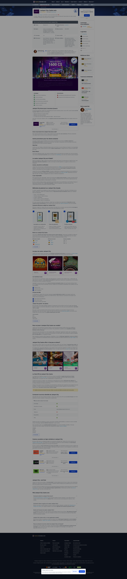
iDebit (52, 244)
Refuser (75, 571)
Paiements (79, 4)
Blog (83, 560)
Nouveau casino (43, 544)
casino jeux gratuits (65, 311)
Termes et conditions (77, 556)
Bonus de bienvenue (56, 4)
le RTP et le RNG (64, 172)
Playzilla (65, 554)
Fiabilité (73, 4)
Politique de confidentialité (52, 560)
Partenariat (60, 560)
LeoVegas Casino (67, 542)
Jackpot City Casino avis (45, 4)
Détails (86, 18)
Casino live (42, 546)
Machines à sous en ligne (57, 550)
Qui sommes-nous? (76, 542)
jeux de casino (44, 377)
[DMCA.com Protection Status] (79, 567)
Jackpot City (66, 546)
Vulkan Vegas (66, 544)
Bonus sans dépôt (56, 542)
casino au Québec (63, 426)
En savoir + (36, 246)
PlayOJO (66, 548)
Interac (36, 240)
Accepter (82, 571)
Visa (36, 242)
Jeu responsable (76, 546)
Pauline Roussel (88, 109)
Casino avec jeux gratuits (45, 550)
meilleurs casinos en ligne (37, 442)
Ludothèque (86, 4)
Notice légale (69, 560)
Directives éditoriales (77, 548)
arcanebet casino (67, 556)
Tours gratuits (55, 544)
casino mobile (72, 337)
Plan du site (90, 560)
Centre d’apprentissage (77, 560)
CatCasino (66, 552)
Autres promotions (65, 4)
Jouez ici (73, 124)
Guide (86, 560)
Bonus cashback (56, 548)
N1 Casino (66, 550)
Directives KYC (76, 552)
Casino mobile (43, 552)
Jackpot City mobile (46, 520)
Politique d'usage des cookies (40, 560)
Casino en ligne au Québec (45, 542)
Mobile (92, 4)
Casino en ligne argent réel (45, 548)
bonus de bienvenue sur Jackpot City (41, 497)
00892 (60, 166)
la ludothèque (58, 154)
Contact (74, 554)
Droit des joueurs (76, 550)
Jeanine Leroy (39, 14)
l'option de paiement (64, 203)
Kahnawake (84, 26)
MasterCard (37, 244)
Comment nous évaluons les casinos (80, 544)
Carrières (64, 560)
